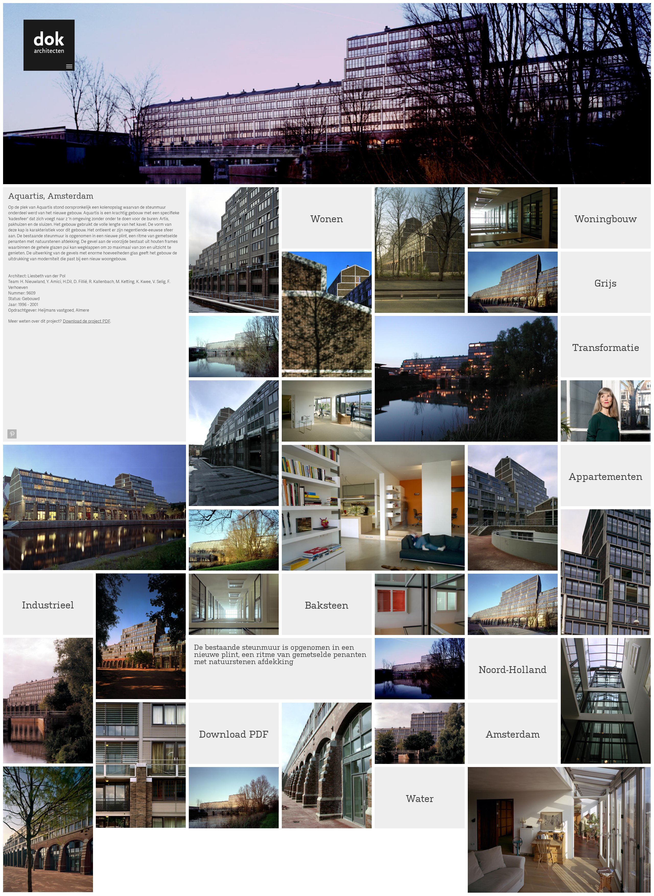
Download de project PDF (86, 321)
